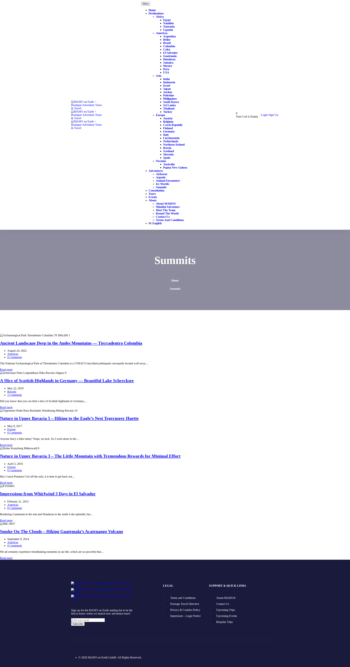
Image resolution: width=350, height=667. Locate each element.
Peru (166, 69)
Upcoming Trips (225, 609)
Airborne (161, 174)
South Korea (171, 101)
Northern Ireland (174, 144)
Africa (160, 16)
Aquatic (161, 177)
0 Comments (14, 357)
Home (152, 10)
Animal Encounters (168, 180)
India (166, 79)
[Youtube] (102, 647)
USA (166, 72)
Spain (166, 157)
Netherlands (170, 141)
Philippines (170, 98)
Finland (168, 128)
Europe (160, 115)
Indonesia (169, 82)
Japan (167, 88)
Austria (167, 118)
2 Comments (14, 394)
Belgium (168, 121)
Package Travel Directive (184, 603)
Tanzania (169, 26)
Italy (166, 134)
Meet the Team (165, 210)
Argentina (169, 36)
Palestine (168, 95)
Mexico (167, 65)
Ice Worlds (162, 183)
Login (265, 114)
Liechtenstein (171, 138)
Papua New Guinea (175, 167)
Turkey (167, 111)
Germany (169, 131)
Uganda (168, 29)
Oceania (161, 161)
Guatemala (170, 56)
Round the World (167, 213)
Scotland (168, 151)
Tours (152, 193)
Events (153, 197)
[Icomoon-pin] (92, 647)
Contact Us (163, 216)
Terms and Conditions (170, 220)
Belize (166, 39)
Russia (167, 147)
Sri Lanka (169, 105)
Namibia (168, 23)
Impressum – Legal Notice (185, 615)
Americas (162, 33)
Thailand (168, 108)
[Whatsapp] (111, 647)
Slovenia (168, 154)
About (152, 200)
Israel (166, 85)
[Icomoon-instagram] (83, 647)
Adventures (156, 170)
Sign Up (273, 114)
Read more (6, 369)
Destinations (156, 13)
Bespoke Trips (224, 621)
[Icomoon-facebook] (73, 647)
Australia (169, 164)
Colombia (169, 46)
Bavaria (11, 391)
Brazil (167, 42)
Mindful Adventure (168, 206)
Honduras (169, 59)
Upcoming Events (226, 615)
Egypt (167, 19)
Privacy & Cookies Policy (185, 609)
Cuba (166, 49)
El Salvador (170, 52)
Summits (161, 187)
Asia (158, 75)
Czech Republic (173, 124)
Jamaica (168, 62)
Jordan (167, 92)
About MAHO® (166, 203)
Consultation (156, 190)
